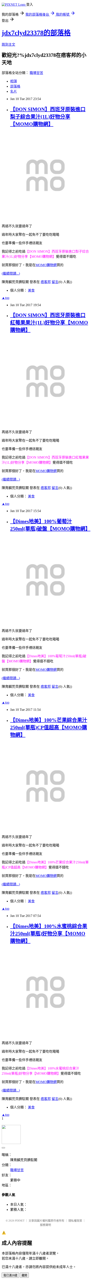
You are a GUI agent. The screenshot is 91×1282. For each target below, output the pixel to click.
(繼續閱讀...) (11, 273)
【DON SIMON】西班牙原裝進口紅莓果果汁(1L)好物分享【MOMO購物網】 (49, 322)
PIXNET (20, 1220)
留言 (55, 282)
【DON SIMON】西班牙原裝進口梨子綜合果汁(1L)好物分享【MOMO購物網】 (47, 117)
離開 (24, 1275)
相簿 (13, 81)
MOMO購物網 (46, 265)
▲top (5, 298)
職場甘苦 (36, 73)
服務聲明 (45, 1224)
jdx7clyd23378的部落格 (36, 33)
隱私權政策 (75, 1220)
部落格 (15, 86)
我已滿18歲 (10, 1275)
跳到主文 (8, 44)
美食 (31, 290)
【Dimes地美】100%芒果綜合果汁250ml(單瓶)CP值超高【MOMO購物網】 (48, 727)
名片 (13, 91)
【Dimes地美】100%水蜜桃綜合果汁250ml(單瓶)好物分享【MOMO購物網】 (48, 933)
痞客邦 (46, 282)
